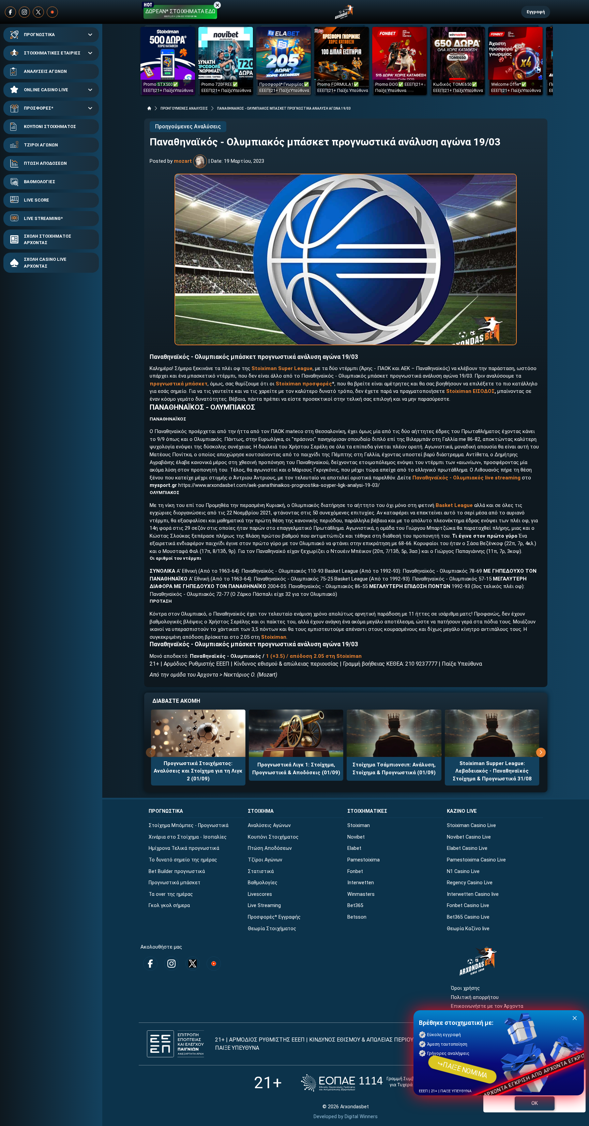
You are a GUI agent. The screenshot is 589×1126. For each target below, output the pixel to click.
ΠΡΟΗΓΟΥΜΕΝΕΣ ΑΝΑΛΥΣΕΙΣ (184, 108)
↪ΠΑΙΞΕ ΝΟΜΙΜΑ (462, 1069)
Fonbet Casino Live (468, 905)
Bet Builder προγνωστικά (177, 871)
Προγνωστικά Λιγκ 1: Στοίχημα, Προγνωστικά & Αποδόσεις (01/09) (296, 769)
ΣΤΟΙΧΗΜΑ (261, 811)
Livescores (260, 894)
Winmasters (361, 894)
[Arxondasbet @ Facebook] (10, 12)
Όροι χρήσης (465, 988)
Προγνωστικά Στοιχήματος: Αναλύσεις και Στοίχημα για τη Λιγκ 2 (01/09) (198, 771)
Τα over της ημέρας (171, 894)
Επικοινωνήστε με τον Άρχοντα (487, 1006)
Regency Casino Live (470, 883)
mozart (183, 161)
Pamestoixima (363, 860)
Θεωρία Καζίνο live (468, 929)
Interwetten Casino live (473, 894)
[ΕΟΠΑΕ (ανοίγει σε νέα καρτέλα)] (369, 1083)
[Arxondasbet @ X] (38, 12)
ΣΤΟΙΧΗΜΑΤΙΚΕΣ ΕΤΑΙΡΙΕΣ (52, 52)
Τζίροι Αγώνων (265, 860)
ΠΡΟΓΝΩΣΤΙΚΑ (39, 34)
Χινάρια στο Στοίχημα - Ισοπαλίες (188, 837)
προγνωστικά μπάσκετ (179, 384)
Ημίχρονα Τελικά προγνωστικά (184, 848)
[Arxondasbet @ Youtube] (52, 12)
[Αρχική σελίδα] (149, 108)
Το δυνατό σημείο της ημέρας (183, 860)
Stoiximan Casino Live (471, 825)
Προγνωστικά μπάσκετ (174, 883)
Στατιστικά (261, 871)
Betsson (356, 917)
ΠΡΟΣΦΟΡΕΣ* (38, 108)
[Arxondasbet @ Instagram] (24, 12)
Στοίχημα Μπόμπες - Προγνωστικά (188, 825)
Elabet (354, 848)
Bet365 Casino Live (468, 917)
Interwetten (360, 883)
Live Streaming (264, 905)
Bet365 (355, 905)
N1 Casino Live (463, 871)
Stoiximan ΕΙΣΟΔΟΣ (470, 391)
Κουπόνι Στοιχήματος (273, 837)
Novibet (356, 837)
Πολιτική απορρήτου (475, 997)
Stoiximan (273, 637)
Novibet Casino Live (469, 837)
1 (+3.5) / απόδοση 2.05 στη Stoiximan (314, 656)
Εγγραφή (536, 11)
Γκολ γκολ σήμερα (169, 905)
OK (534, 1103)
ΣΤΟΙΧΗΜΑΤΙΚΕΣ (367, 811)
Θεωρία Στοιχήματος (272, 929)
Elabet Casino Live (467, 848)
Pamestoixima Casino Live (476, 860)
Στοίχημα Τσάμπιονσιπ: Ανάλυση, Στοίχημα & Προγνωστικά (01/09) (394, 769)
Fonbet (355, 871)
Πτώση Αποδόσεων (270, 848)
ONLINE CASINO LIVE (46, 89)
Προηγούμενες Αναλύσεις (188, 126)
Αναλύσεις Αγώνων (269, 825)
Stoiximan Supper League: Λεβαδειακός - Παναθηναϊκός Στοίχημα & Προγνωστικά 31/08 (492, 771)
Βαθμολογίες (262, 883)
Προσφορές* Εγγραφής (274, 917)
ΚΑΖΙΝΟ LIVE (462, 811)
